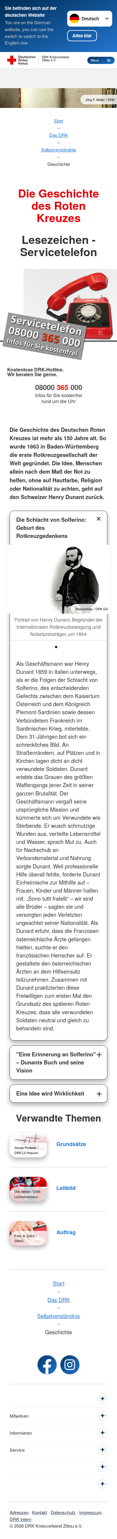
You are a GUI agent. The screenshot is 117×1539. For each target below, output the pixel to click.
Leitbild (66, 1188)
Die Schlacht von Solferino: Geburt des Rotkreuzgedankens (51, 528)
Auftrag (66, 1232)
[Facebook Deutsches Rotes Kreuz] (47, 1364)
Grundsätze (71, 1144)
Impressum (90, 1512)
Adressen (19, 1512)
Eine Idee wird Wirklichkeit (50, 1093)
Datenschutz (63, 1512)
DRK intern (20, 1519)
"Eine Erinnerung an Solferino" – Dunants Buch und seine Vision (56, 1062)
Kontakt (39, 1512)
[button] (56, 647)
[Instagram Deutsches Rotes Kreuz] (70, 1364)
